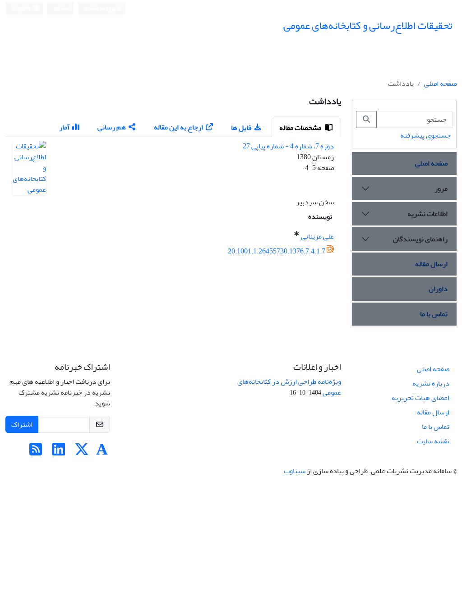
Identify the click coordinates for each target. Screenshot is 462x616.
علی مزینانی (317, 236)
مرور (441, 188)
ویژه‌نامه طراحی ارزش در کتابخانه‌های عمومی (289, 387)
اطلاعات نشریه (427, 214)
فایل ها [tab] (241, 127)
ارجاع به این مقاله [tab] (178, 127)
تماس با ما (434, 314)
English (22, 8)
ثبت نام (62, 8)
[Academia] (102, 452)
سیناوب (294, 471)
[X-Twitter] (81, 452)
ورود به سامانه (100, 8)
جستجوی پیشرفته (425, 135)
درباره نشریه (430, 383)
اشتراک (21, 424)
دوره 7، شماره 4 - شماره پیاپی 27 (288, 146)
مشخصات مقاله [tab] (301, 127)
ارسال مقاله (431, 264)
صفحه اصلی (440, 83)
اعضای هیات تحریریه (420, 398)
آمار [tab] (64, 127)
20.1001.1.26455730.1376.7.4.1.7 (276, 251)
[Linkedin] (58, 452)
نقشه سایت (433, 441)
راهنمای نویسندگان (420, 239)
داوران (438, 288)
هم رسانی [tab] (111, 127)
